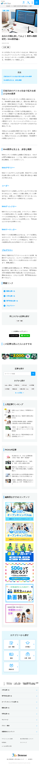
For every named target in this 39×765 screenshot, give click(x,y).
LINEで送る (26, 335)
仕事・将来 (6, 10)
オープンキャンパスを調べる (10, 702)
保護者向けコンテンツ (8, 731)
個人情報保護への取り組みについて (15, 759)
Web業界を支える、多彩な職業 (13, 80)
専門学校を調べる (12, 301)
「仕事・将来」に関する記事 (17, 683)
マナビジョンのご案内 (7, 738)
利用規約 (4, 742)
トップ (4, 683)
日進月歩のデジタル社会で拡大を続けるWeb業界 (18, 76)
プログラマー (10, 305)
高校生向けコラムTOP (9, 683)
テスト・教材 (5, 725)
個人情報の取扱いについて (26, 738)
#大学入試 (24, 385)
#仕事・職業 (6, 47)
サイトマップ (23, 742)
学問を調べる (5, 713)
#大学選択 (7, 389)
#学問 (32, 389)
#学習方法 (16, 385)
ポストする (15, 335)
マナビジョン (6, 3)
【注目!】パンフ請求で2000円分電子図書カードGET (19, 6)
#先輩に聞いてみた (24, 389)
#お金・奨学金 (8, 385)
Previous (5, 358)
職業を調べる (10, 291)
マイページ (5, 719)
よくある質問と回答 (7, 746)
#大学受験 (31, 385)
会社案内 (30, 759)
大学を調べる (10, 296)
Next (34, 358)
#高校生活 (14, 389)
